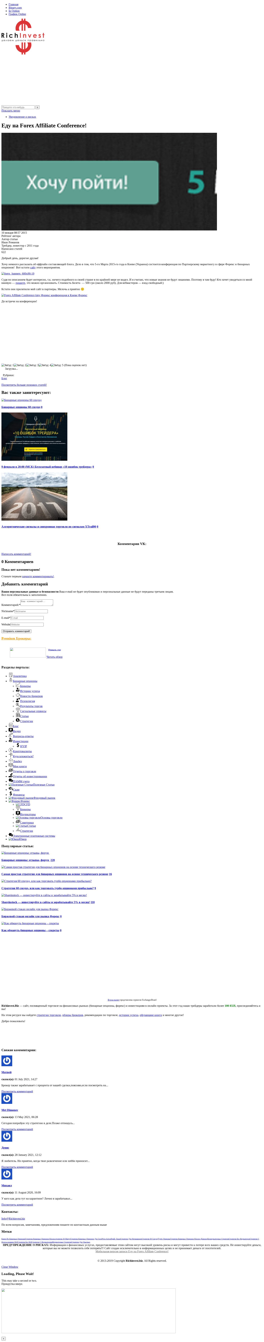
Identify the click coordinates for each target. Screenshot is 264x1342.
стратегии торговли (49, 1015)
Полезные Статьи (44, 784)
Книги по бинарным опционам (13, 1239)
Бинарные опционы (25, 681)
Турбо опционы (164, 1239)
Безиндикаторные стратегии (218, 1239)
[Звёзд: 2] (20, 365)
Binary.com (15, 7)
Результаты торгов (31, 706)
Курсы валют (114, 1000)
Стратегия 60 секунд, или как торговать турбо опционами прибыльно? (47, 888)
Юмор (23, 839)
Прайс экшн (115, 1239)
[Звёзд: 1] (7, 365)
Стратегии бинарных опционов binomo (40, 1239)
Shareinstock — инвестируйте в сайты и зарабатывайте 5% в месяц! (45, 902)
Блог (4, 378)
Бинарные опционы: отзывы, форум (25, 860)
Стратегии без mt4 (24, 1242)
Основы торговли (51, 817)
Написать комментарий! (16, 554)
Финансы (19, 794)
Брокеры (25, 686)
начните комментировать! (38, 576)
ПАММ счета (21, 781)
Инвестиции (20, 741)
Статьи (24, 716)
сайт (33, 267)
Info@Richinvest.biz (13, 1218)
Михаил (6, 1185)
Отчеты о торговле (24, 771)
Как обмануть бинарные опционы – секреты (30, 930)
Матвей (6, 1072)
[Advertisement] (109, 80)
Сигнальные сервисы (33, 711)
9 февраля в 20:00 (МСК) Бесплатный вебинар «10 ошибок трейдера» (46, 466)
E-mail (5, 617)
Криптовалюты (22, 751)
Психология (27, 701)
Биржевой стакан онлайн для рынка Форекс (30, 916)
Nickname (8, 611)
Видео (17, 731)
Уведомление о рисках (22, 116)
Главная (13, 4)
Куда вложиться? (23, 756)
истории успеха (128, 1015)
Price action (106, 1239)
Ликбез (17, 761)
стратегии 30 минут (62, 1239)
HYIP (23, 746)
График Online (17, 14)
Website (5, 624)
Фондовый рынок (44, 797)
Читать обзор (54, 656)
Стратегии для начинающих (131, 1239)
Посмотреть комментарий (17, 1091)
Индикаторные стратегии (61, 1242)
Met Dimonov (9, 1110)
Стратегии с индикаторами (42, 1242)
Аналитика (20, 676)
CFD (27, 804)
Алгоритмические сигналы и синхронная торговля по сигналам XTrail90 (48, 526)
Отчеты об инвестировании (30, 776)
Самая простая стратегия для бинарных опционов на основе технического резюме (54, 874)
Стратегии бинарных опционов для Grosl (86, 1239)
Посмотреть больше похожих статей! (24, 384)
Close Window (9, 1266)
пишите (20, 282)
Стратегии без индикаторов (239, 1239)
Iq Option (14, 10)
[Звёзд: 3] (32, 365)
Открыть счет (54, 650)
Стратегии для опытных (80, 1242)
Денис (5, 1147)
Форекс (25, 801)
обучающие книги (151, 1015)
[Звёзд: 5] (57, 365)
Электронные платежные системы (34, 835)
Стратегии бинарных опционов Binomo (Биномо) (189, 1239)
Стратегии (26, 721)
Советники (27, 822)
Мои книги (20, 766)
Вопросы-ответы (23, 736)
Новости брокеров (31, 696)
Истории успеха (30, 691)
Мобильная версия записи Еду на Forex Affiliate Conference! (132, 1251)
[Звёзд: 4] (45, 365)
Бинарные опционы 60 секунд (20, 407)
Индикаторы (28, 814)
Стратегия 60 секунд (150, 1239)
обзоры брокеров (72, 1015)
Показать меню (10, 110)
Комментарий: (10, 604)
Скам (16, 789)
